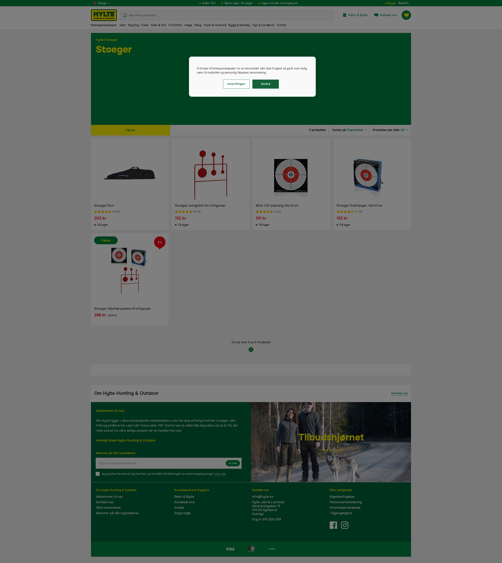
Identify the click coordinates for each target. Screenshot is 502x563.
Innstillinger (236, 84)
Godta (265, 84)
